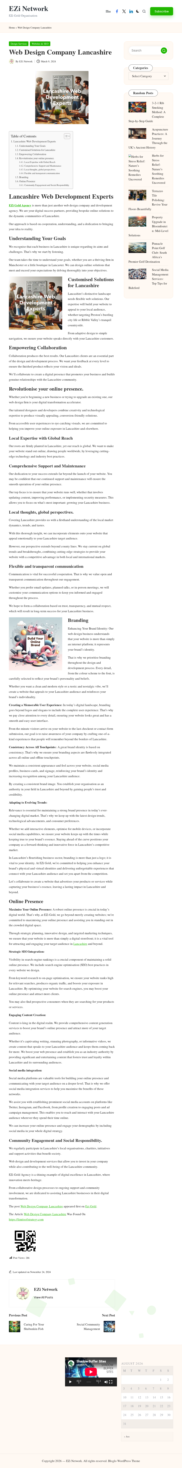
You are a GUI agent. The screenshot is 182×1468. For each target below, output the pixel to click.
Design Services (19, 43)
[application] (91, 1371)
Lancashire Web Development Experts (35, 141)
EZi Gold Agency (20, 205)
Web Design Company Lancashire (41, 1206)
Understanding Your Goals (32, 145)
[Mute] (106, 1382)
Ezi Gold (90, 1206)
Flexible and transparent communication (42, 173)
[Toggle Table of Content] (65, 136)
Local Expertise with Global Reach (39, 162)
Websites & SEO (40, 43)
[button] (161, 11)
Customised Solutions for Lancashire (37, 150)
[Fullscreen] (111, 1382)
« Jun (127, 1436)
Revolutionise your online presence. (36, 158)
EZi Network (28, 8)
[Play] (70, 1382)
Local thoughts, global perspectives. (40, 169)
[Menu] (108, 11)
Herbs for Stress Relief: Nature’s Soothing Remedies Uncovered (158, 169)
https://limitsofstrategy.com (26, 1219)
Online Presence (27, 181)
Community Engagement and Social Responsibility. (46, 185)
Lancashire (80, 944)
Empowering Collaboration (32, 154)
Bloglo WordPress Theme (124, 1461)
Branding (23, 177)
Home (12, 27)
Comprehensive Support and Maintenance (42, 165)
